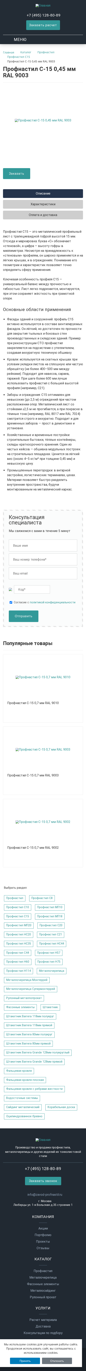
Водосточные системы (22, 1098)
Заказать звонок (43, 1181)
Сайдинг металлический (22, 1107)
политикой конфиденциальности (52, 602)
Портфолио (43, 1235)
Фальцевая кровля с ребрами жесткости (34, 1089)
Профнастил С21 (50, 934)
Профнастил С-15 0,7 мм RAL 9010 (33, 703)
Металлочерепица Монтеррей (26, 980)
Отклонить (57, 1360)
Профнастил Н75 (48, 961)
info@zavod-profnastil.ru (45, 1195)
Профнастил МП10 (49, 907)
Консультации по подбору (43, 1333)
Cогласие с (44, 602)
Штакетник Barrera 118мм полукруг (30, 1016)
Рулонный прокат (43, 1297)
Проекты (43, 1241)
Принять (25, 1360)
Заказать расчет (43, 25)
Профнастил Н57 (48, 952)
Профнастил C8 (42, 898)
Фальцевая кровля (19, 1071)
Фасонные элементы (20, 1007)
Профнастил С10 (17, 907)
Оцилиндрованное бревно (24, 1116)
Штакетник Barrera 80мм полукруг (29, 1034)
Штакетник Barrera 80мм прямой (28, 1043)
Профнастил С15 (17, 916)
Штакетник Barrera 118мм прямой (29, 1025)
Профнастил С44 (17, 952)
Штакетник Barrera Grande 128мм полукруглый (37, 1052)
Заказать (16, 173)
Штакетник (50, 1007)
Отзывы (43, 1248)
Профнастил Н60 (17, 961)
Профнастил (14, 898)
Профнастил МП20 (18, 925)
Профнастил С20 (51, 925)
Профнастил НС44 (51, 943)
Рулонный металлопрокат (24, 998)
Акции (43, 1228)
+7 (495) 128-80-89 (43, 15)
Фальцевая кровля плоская (25, 1080)
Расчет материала (43, 1320)
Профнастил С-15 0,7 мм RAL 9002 (33, 848)
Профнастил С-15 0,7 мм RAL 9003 (33, 775)
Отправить (23, 616)
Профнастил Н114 (18, 971)
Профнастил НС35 (18, 943)
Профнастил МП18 (49, 916)
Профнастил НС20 (18, 934)
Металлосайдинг (43, 1290)
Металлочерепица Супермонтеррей (30, 989)
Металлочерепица (51, 971)
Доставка (43, 1326)
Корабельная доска (61, 1107)
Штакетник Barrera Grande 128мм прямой (34, 1061)
